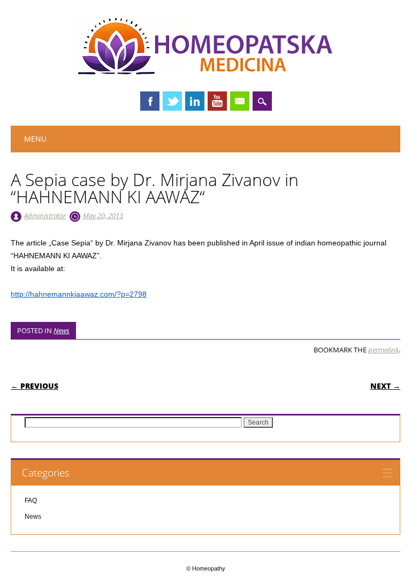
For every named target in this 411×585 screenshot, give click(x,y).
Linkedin (194, 101)
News (62, 330)
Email (239, 101)
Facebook (149, 101)
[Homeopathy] (205, 71)
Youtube (217, 101)
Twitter (172, 101)
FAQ (31, 500)
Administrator (45, 215)
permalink (383, 350)
